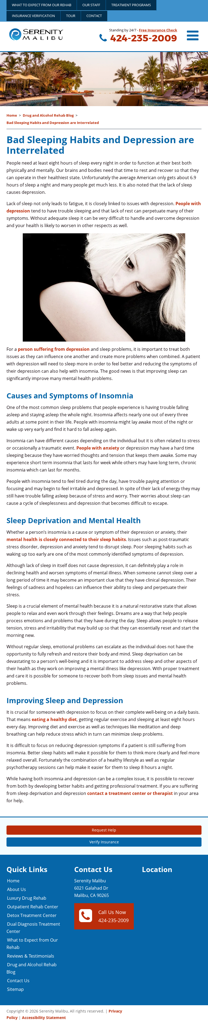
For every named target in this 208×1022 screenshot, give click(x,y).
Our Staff (91, 4)
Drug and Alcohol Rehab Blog (48, 115)
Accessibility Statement (44, 1017)
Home (11, 115)
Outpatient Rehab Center (32, 907)
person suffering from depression (54, 349)
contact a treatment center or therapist (130, 793)
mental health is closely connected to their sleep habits (66, 539)
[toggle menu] (193, 35)
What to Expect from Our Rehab (41, 4)
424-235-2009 (142, 38)
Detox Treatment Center (32, 915)
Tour (70, 15)
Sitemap (15, 989)
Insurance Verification (33, 15)
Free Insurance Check (158, 30)
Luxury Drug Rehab (26, 898)
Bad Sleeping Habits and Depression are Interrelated (52, 122)
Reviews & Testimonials (30, 956)
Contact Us (18, 981)
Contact (94, 15)
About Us (16, 889)
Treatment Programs (131, 4)
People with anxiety (97, 448)
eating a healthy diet (54, 719)
